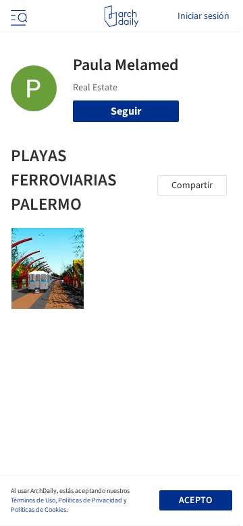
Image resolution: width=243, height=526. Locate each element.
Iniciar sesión (204, 16)
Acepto (195, 500)
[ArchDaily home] (121, 16)
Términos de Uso (33, 500)
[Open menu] (17, 16)
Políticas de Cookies (38, 510)
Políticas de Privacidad (90, 500)
